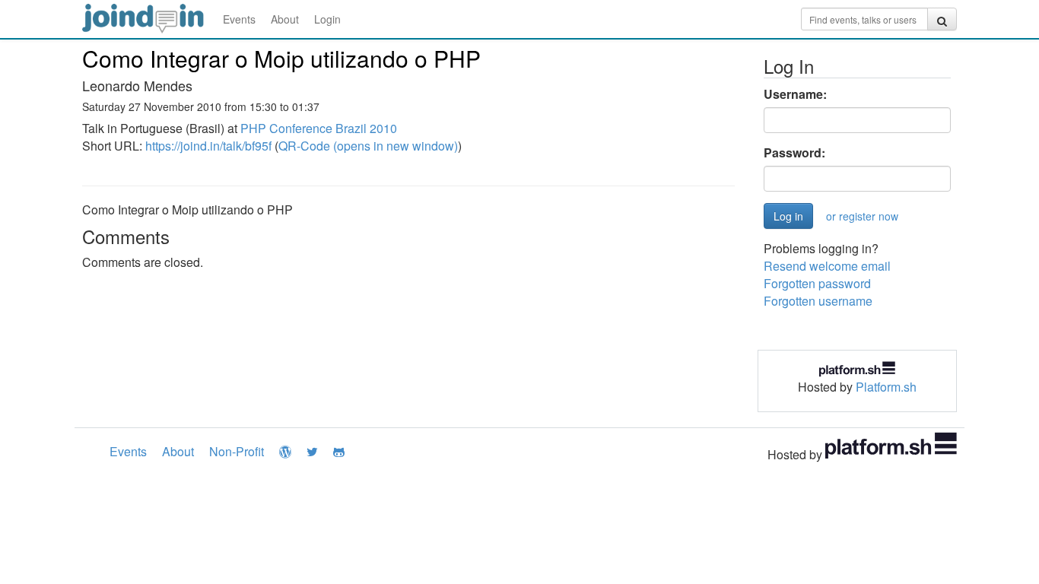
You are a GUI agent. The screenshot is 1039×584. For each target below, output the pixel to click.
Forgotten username (818, 300)
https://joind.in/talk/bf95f (208, 145)
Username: (795, 94)
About (285, 19)
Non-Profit (236, 451)
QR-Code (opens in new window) (368, 145)
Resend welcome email (827, 266)
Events (239, 19)
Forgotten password (817, 283)
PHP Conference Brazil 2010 (318, 128)
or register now (862, 216)
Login (327, 19)
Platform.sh (886, 386)
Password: (794, 152)
